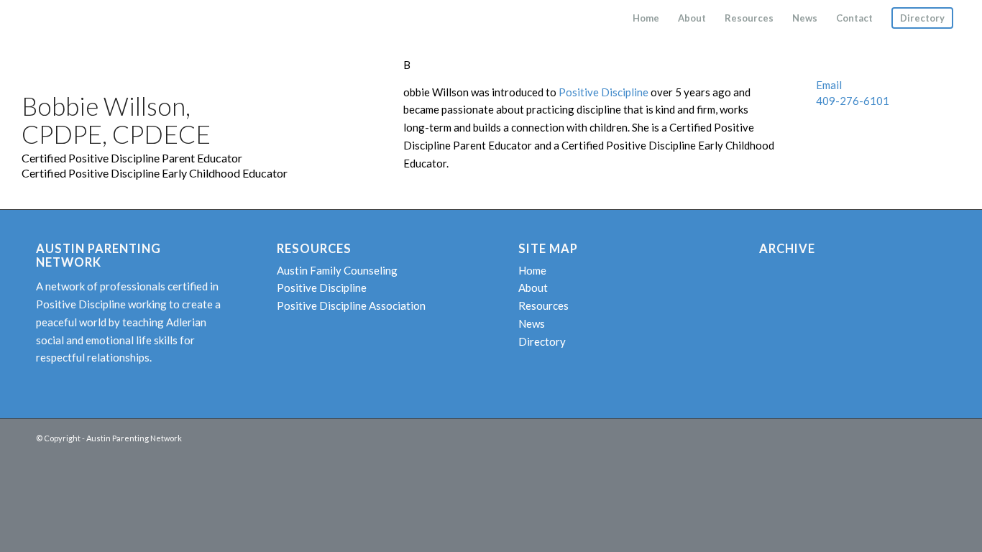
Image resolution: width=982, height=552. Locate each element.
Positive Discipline (603, 92)
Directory (542, 341)
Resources (543, 305)
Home (532, 270)
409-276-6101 (852, 100)
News (531, 323)
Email (829, 84)
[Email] (806, 85)
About (533, 287)
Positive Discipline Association (351, 305)
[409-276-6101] (806, 101)
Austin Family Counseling (337, 270)
